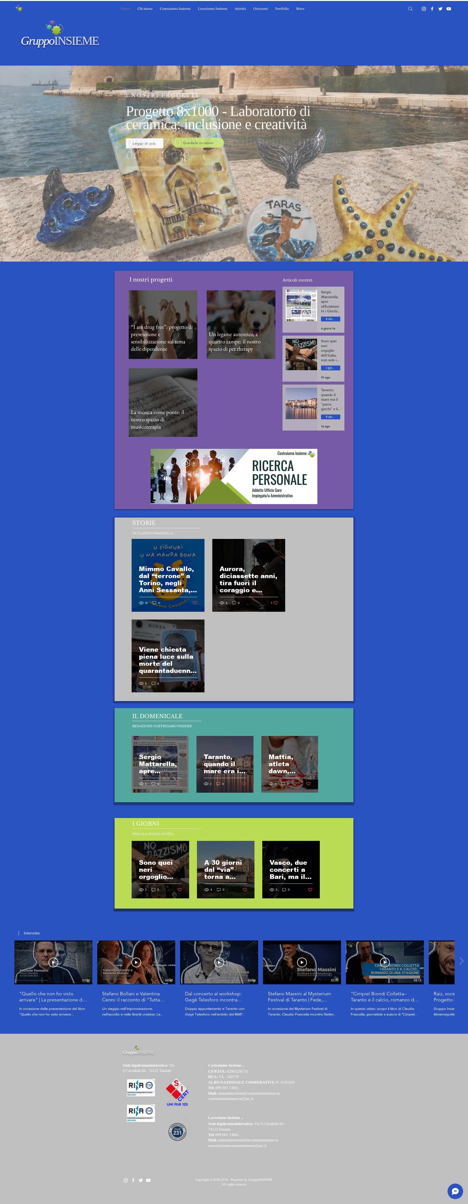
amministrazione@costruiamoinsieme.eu (249, 1093)
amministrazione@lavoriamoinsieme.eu (248, 1140)
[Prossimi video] (461, 961)
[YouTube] (448, 8)
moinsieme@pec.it (252, 1146)
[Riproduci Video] (53, 962)
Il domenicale (333, 319)
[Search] (410, 8)
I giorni (331, 368)
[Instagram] (424, 8)
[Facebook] (432, 8)
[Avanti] (441, 163)
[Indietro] (26, 163)
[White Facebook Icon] (133, 1180)
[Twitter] (440, 8)
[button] (29, 933)
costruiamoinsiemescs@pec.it (230, 1099)
